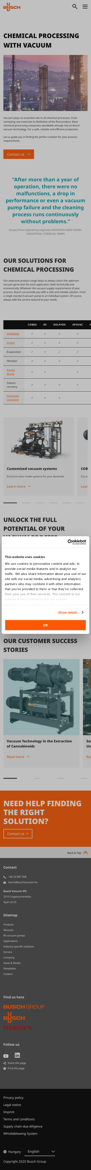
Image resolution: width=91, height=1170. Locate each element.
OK (45, 625)
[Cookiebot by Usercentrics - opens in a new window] (67, 542)
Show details (67, 612)
